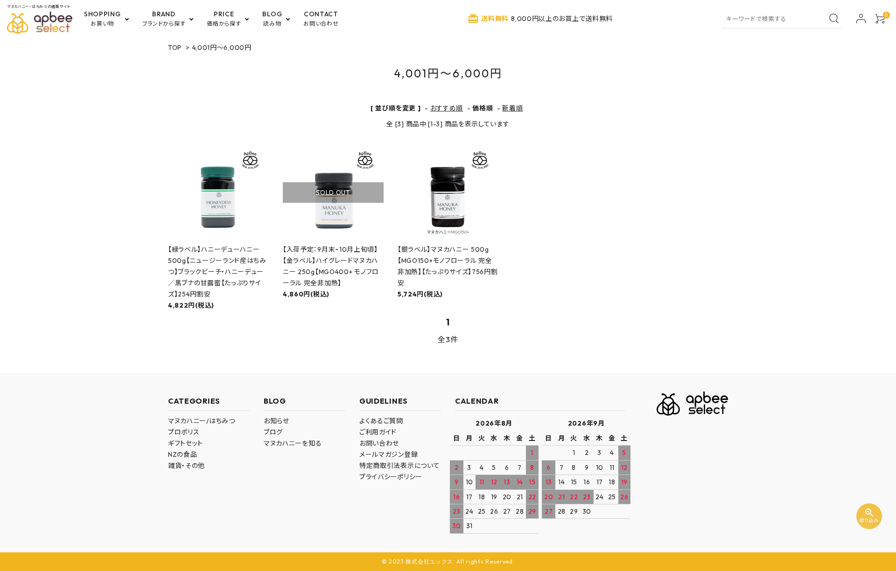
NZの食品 (182, 454)
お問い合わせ (379, 443)
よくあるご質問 (381, 421)
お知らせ (276, 421)
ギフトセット (185, 443)
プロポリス (184, 432)
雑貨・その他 (186, 465)
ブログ (273, 432)
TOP (175, 47)
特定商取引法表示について (399, 465)
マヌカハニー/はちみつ (201, 421)
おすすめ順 (446, 108)
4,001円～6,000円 (222, 47)
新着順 (512, 108)
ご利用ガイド (378, 432)
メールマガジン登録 (388, 454)
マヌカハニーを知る (293, 443)
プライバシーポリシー (390, 477)
